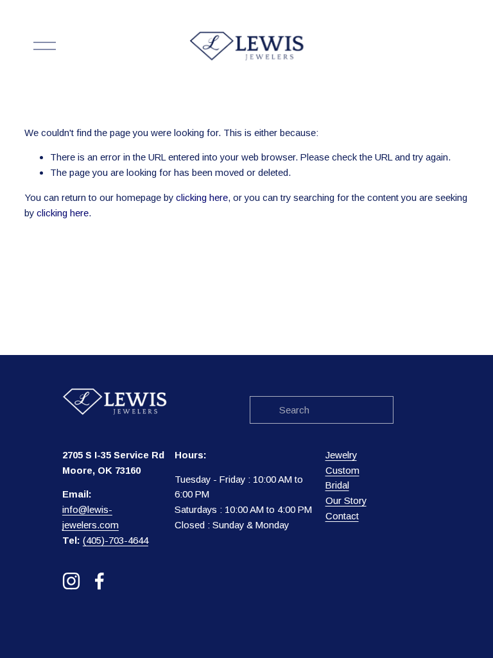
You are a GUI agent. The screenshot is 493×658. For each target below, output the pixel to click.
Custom (342, 470)
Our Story (346, 500)
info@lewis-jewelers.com (90, 517)
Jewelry (341, 454)
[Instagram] (71, 581)
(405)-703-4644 (115, 540)
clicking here (202, 197)
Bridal (337, 485)
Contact (342, 515)
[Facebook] (99, 581)
